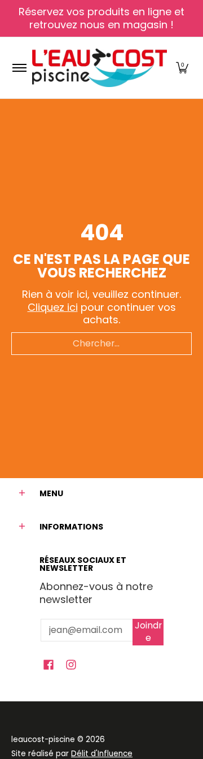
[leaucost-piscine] (99, 68)
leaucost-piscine (43, 739)
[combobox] (101, 343)
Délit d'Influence (102, 753)
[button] (182, 67)
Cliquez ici (53, 307)
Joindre (148, 632)
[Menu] (19, 67)
